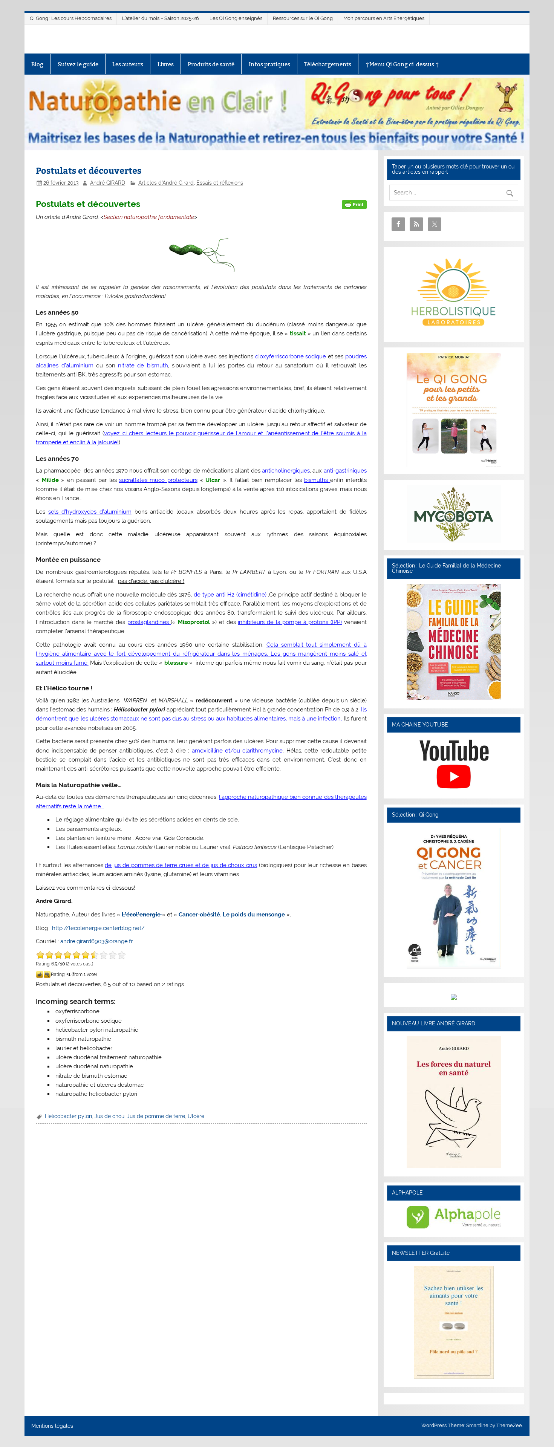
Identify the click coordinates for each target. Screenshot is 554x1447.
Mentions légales (52, 1426)
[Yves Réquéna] (454, 967)
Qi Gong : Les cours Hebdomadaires (71, 18)
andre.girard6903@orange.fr (96, 941)
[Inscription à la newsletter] (454, 1377)
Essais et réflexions (219, 183)
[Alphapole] (454, 1226)
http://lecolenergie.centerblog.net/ (98, 928)
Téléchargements (327, 64)
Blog (37, 64)
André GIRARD (107, 183)
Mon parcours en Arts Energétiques (383, 18)
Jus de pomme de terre (156, 1116)
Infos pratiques (269, 64)
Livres (166, 64)
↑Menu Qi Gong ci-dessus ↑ (402, 64)
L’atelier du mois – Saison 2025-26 (160, 18)
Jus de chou (109, 1116)
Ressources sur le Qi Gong (303, 18)
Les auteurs (127, 64)
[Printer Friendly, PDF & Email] (354, 204)
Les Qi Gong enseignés (236, 18)
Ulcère (196, 1116)
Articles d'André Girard (166, 183)
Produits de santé (211, 64)
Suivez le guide (78, 64)
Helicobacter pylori (68, 1116)
